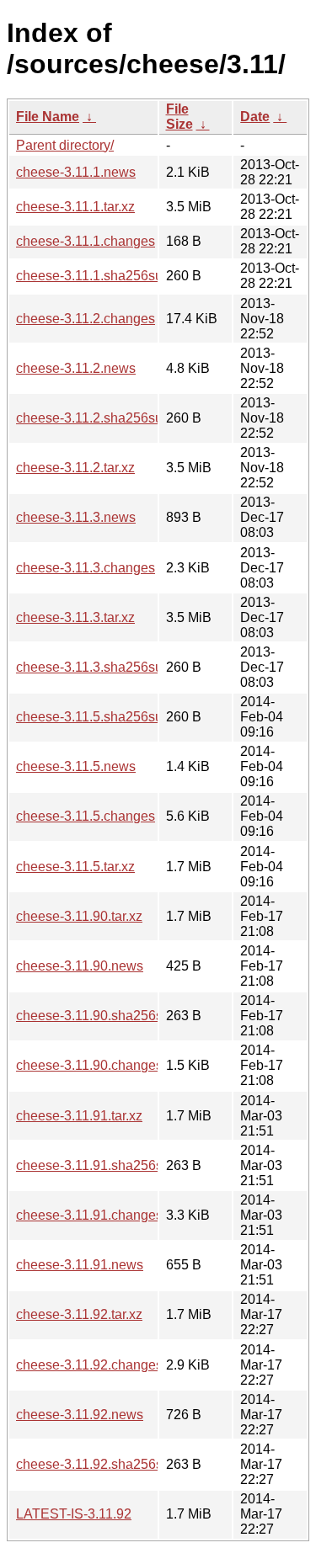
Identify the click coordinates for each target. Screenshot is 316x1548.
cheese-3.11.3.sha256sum (95, 667)
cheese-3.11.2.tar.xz (75, 467)
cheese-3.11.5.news (76, 766)
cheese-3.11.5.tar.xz (75, 866)
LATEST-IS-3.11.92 (73, 1514)
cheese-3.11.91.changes (89, 1215)
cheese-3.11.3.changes (85, 568)
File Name (47, 116)
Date (255, 116)
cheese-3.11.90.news (79, 966)
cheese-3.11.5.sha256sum (95, 717)
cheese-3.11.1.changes (85, 241)
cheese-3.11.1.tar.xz (75, 206)
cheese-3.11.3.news (76, 517)
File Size (179, 116)
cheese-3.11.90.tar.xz (79, 916)
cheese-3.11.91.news (79, 1265)
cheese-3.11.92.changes (89, 1365)
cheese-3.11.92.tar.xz (79, 1314)
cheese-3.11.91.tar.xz (79, 1116)
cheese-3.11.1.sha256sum (95, 276)
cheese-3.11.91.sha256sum (98, 1165)
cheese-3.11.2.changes (85, 318)
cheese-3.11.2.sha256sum (95, 418)
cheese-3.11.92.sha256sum (98, 1464)
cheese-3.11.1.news (76, 172)
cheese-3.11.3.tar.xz (75, 617)
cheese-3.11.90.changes (89, 1065)
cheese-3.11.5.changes (85, 816)
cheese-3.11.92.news (79, 1414)
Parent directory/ (65, 145)
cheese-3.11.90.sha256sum (98, 1015)
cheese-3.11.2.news (76, 368)
